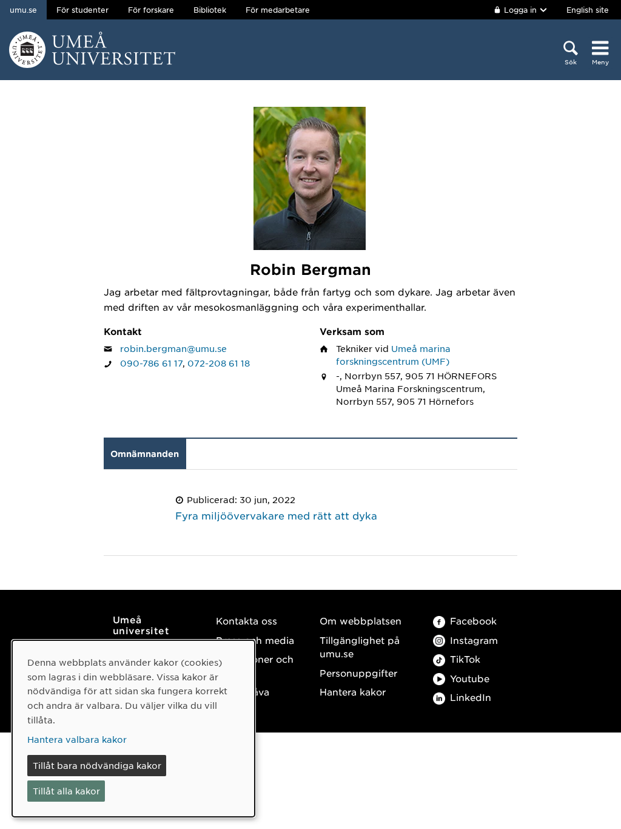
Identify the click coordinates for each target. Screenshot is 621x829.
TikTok (465, 659)
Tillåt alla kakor (66, 790)
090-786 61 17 (151, 362)
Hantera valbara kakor (77, 739)
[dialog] (133, 728)
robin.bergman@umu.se (173, 348)
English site (587, 10)
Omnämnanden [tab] (144, 453)
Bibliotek (209, 10)
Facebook (473, 620)
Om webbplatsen (360, 620)
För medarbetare (278, 10)
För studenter (82, 10)
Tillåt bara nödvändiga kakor (97, 765)
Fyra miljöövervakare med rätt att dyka (276, 515)
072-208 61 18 (218, 362)
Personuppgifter (358, 672)
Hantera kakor (353, 691)
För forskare (151, 10)
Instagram (474, 640)
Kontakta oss (246, 620)
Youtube (469, 678)
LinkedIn (470, 697)
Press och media (255, 640)
